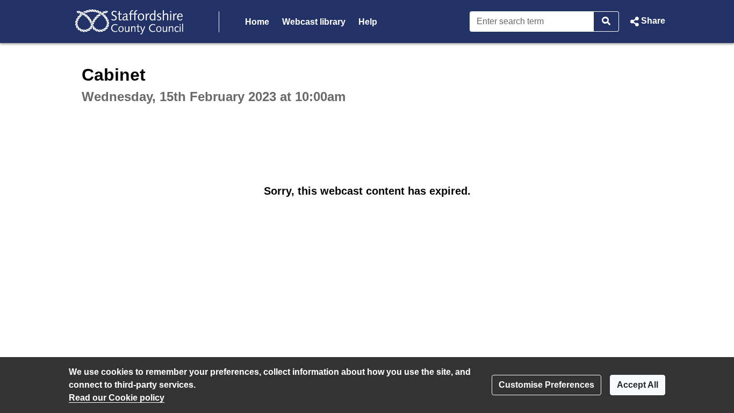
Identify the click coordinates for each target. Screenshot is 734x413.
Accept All (637, 384)
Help (367, 21)
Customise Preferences (546, 384)
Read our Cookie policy (116, 397)
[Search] (606, 21)
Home (257, 21)
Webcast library (314, 21)
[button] (646, 22)
